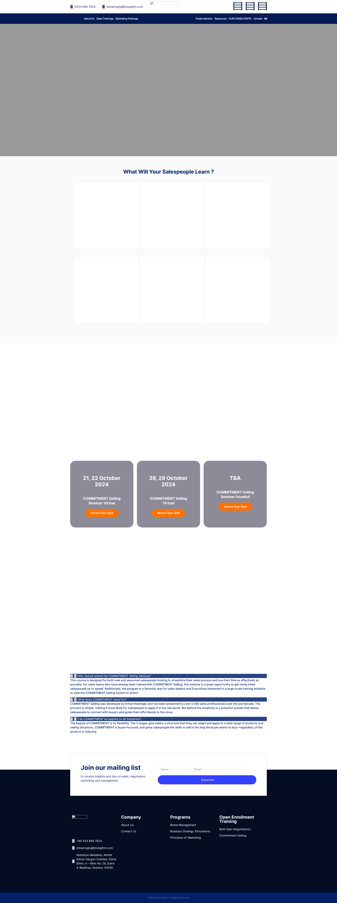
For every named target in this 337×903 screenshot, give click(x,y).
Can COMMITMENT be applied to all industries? (109, 719)
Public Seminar (204, 18)
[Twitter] (250, 6)
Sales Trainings (105, 18)
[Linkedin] (262, 6)
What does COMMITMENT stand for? (102, 699)
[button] (168, 676)
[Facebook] (237, 6)
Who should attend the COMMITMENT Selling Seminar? (114, 676)
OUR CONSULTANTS (240, 18)
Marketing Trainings (127, 18)
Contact (257, 18)
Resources (221, 18)
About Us (89, 18)
